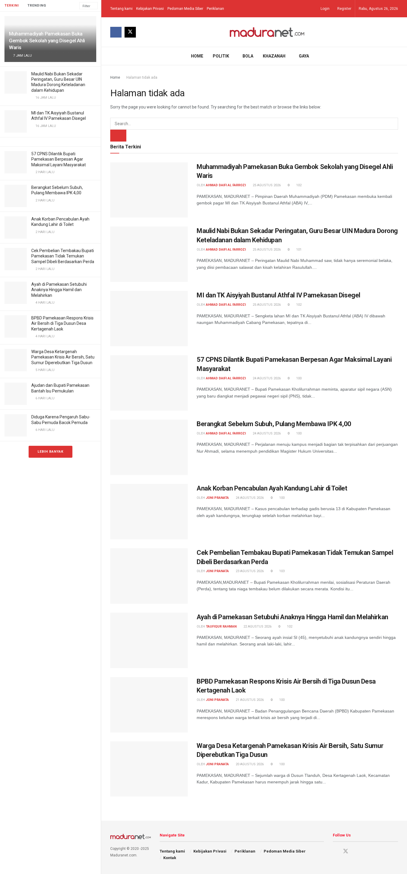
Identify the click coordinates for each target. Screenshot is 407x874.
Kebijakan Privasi (150, 9)
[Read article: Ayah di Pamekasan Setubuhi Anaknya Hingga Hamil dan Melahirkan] (149, 640)
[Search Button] (396, 56)
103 (281, 571)
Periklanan (215, 9)
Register (343, 9)
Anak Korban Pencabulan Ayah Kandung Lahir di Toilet (272, 488)
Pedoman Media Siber (185, 9)
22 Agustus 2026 (257, 626)
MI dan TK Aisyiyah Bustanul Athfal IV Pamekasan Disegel (278, 295)
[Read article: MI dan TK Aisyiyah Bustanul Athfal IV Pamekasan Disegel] (149, 318)
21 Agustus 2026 (249, 700)
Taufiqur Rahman (221, 626)
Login (325, 9)
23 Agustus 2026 (249, 571)
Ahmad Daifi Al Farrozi (226, 185)
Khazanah (274, 56)
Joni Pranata (217, 498)
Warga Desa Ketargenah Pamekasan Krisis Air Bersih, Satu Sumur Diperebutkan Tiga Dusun (62, 357)
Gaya (304, 56)
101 (298, 250)
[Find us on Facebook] (116, 32)
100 (298, 378)
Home (197, 56)
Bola (248, 56)
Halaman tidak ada (141, 77)
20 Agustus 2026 (249, 764)
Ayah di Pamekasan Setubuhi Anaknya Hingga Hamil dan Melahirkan (59, 289)
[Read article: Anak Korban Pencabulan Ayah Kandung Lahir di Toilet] (149, 511)
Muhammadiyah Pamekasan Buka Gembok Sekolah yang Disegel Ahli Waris (47, 40)
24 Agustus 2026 (266, 378)
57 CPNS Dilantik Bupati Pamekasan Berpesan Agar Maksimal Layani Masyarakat (58, 159)
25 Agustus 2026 (266, 185)
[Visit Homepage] (267, 32)
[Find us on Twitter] (130, 32)
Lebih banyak (50, 452)
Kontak (169, 858)
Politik (221, 56)
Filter (86, 6)
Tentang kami (121, 9)
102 (298, 185)
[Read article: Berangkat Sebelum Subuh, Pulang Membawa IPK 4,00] (149, 447)
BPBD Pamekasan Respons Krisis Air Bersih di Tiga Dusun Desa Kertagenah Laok (62, 323)
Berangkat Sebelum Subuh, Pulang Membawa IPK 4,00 (274, 424)
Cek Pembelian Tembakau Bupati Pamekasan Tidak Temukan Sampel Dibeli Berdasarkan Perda (62, 256)
